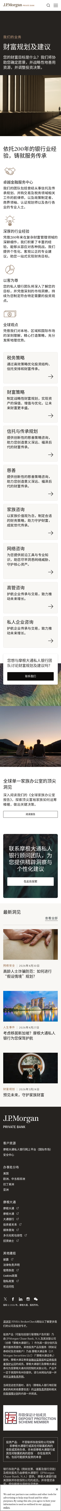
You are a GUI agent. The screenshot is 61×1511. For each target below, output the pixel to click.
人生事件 (9, 1027)
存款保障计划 (10, 1393)
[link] (30, 944)
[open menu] (56, 5)
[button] (5, 1299)
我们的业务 (12, 37)
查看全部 (51, 918)
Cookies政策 (10, 1275)
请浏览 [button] (7, 1321)
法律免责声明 (16, 1376)
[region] (30, 1498)
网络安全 (9, 965)
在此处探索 (30, 881)
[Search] (48, 5)
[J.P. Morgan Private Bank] (18, 5)
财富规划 (9, 1089)
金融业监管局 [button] (36, 1359)
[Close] (57, 1489)
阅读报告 (30, 814)
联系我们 (30, 676)
